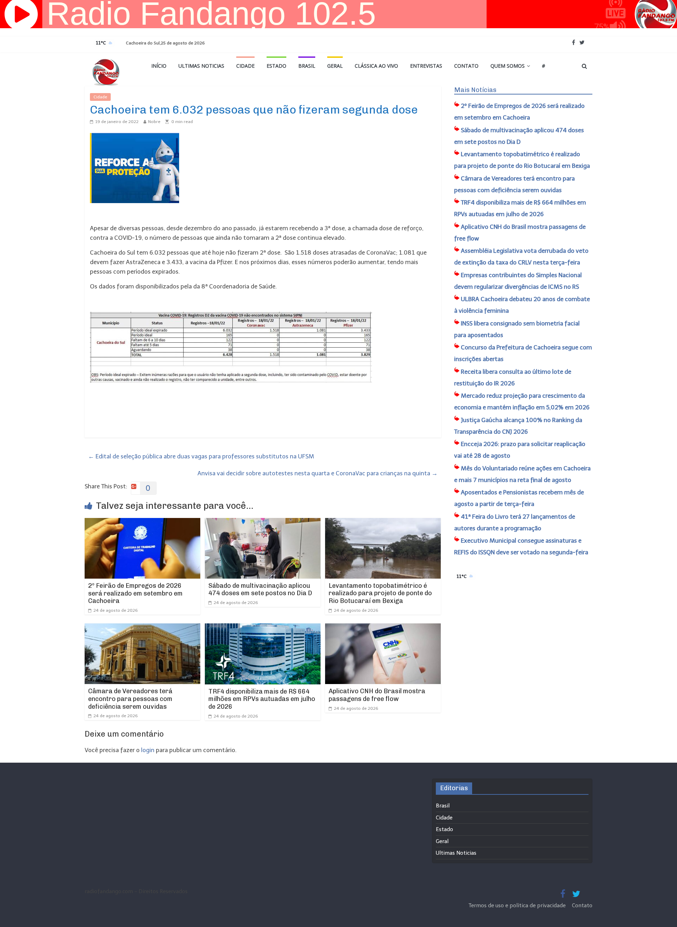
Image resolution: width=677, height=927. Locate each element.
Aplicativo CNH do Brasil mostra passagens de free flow (377, 695)
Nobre (154, 121)
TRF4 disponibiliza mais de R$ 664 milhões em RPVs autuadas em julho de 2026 (261, 699)
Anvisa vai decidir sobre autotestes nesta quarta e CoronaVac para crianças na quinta (317, 473)
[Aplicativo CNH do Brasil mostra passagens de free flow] (383, 628)
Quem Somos (507, 65)
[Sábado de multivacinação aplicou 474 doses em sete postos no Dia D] (263, 522)
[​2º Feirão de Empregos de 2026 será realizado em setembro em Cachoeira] (142, 522)
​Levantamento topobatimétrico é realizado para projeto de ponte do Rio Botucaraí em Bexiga (380, 593)
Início (158, 65)
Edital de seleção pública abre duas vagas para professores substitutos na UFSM (201, 456)
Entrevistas (426, 65)
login (147, 750)
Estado (276, 65)
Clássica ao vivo (376, 65)
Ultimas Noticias (201, 65)
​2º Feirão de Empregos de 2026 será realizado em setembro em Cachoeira (135, 593)
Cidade (245, 65)
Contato (466, 65)
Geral (335, 65)
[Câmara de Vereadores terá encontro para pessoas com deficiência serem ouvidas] (142, 628)
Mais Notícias (475, 90)
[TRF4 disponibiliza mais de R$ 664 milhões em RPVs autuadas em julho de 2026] (263, 628)
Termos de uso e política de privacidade (518, 905)
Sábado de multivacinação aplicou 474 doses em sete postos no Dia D (260, 589)
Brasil (306, 65)
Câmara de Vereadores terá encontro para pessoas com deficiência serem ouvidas (130, 698)
